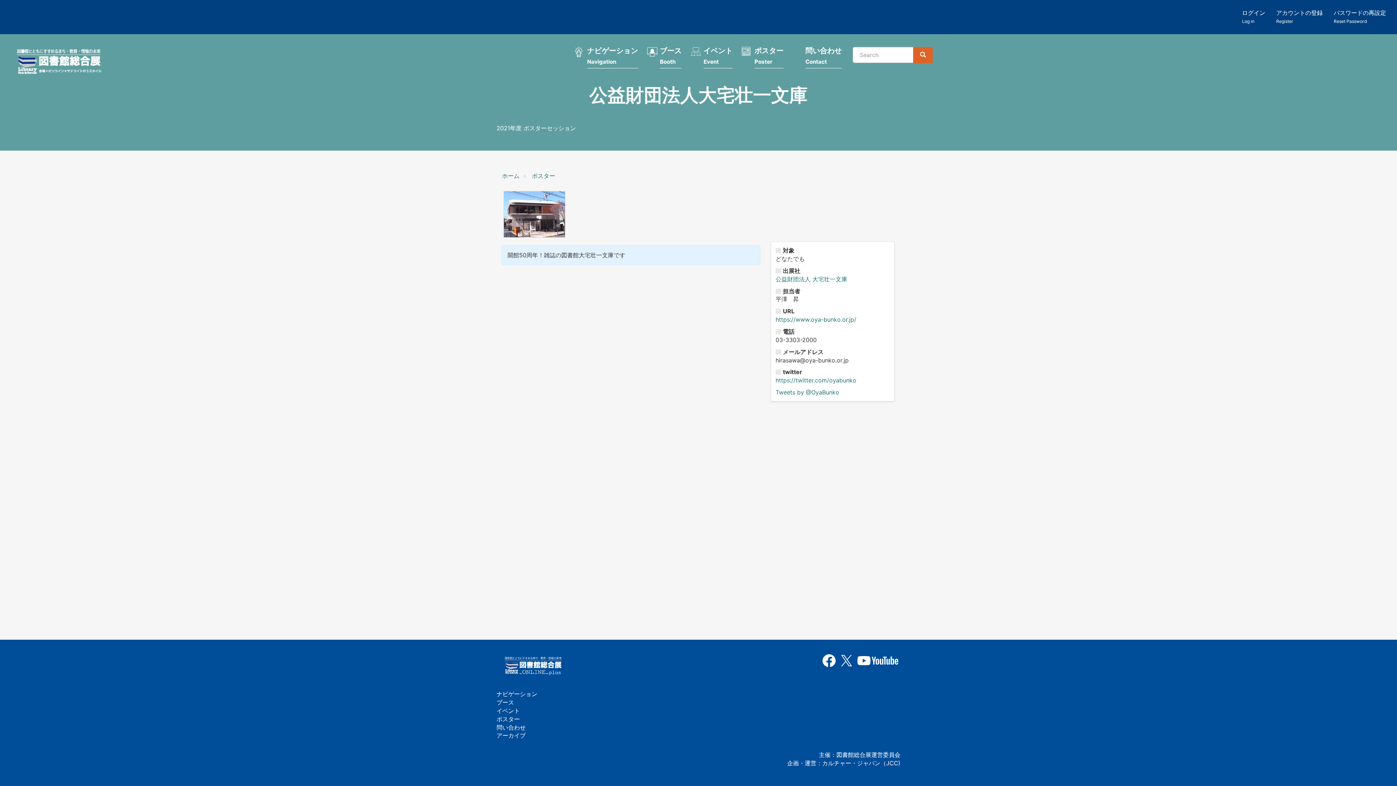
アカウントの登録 (1299, 16)
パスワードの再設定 (1360, 16)
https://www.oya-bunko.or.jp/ (816, 319)
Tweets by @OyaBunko (807, 392)
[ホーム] (61, 62)
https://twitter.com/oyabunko (816, 380)
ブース (671, 55)
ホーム (511, 175)
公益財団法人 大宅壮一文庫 (811, 279)
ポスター (769, 55)
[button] (534, 214)
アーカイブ (511, 735)
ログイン (1253, 16)
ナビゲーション (612, 55)
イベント (718, 55)
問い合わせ (823, 55)
